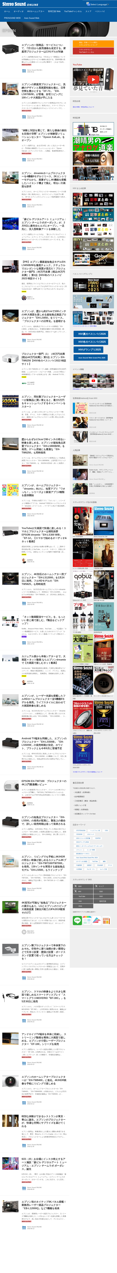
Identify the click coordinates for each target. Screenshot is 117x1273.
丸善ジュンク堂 (80, 805)
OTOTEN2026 (80, 830)
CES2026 (79, 834)
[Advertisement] (93, 949)
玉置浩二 (89, 865)
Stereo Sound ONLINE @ (35, 425)
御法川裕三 (30, 931)
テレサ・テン (91, 869)
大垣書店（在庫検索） (82, 792)
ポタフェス (90, 834)
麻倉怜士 (30, 297)
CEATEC (98, 838)
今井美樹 (79, 869)
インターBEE (91, 850)
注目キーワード (79, 825)
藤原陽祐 (30, 560)
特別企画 (76, 101)
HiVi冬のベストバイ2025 (92, 342)
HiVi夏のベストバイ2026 (92, 334)
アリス (110, 865)
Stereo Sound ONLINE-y (35, 602)
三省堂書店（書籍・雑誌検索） (86, 801)
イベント (79, 850)
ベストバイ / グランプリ (82, 274)
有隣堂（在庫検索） (82, 809)
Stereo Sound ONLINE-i (34, 70)
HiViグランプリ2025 (89, 349)
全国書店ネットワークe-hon (85, 814)
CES (106, 830)
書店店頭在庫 (78, 783)
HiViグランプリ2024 (82, 842)
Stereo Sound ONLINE (34, 247)
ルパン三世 (103, 869)
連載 (104, 861)
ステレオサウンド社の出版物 (85, 502)
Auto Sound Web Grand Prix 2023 (87, 857)
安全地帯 (100, 865)
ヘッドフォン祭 (95, 830)
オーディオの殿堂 (81, 861)
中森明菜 (79, 865)
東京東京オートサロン (83, 853)
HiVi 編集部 (30, 382)
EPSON (9, 30)
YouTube (95, 861)
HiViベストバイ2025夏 (83, 838)
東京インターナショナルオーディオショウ (89, 846)
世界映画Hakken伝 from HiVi (85, 398)
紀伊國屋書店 (79, 796)
